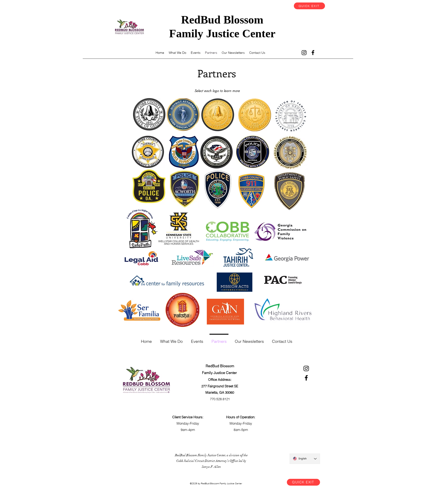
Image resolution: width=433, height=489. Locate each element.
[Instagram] (304, 52)
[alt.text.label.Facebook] (313, 52)
